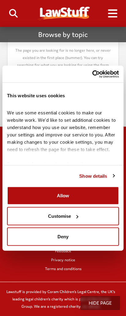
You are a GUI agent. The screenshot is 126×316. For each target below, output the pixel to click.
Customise (59, 216)
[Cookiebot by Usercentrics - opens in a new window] (92, 74)
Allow (63, 195)
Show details (93, 175)
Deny (63, 236)
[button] (13, 13)
